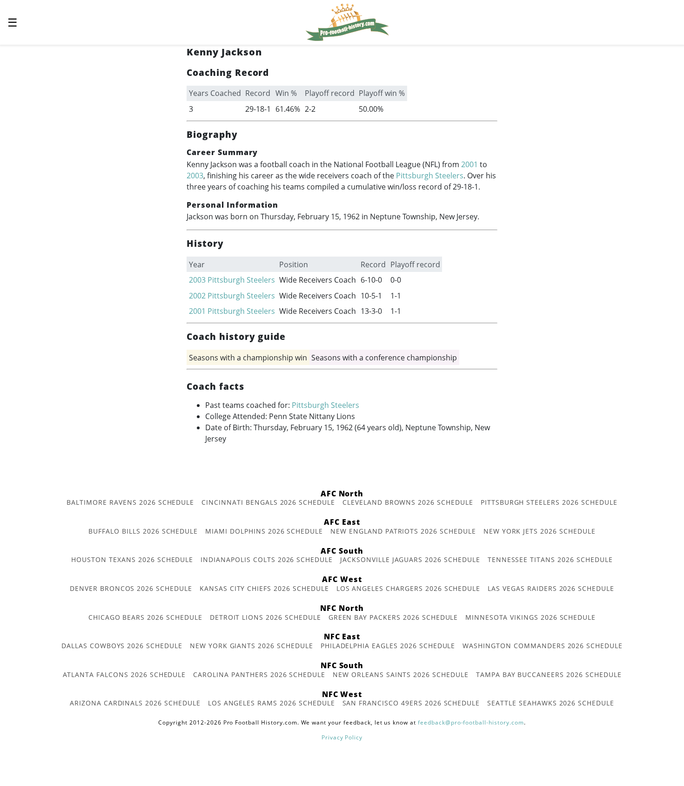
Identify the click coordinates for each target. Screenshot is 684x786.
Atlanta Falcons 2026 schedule (124, 674)
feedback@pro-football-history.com (471, 722)
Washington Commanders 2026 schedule (543, 645)
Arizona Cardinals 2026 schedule (135, 702)
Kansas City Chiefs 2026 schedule (264, 588)
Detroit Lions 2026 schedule (265, 617)
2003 (195, 175)
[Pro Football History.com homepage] (347, 21)
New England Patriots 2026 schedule (403, 531)
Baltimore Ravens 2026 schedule (130, 502)
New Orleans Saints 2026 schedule (401, 674)
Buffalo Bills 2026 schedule (143, 531)
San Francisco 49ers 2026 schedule (411, 702)
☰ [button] (12, 22)
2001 (469, 164)
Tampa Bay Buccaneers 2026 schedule (549, 674)
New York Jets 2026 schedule (539, 531)
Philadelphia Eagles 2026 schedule (388, 645)
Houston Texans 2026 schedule (132, 559)
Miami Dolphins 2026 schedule (264, 531)
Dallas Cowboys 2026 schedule (121, 645)
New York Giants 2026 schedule (251, 645)
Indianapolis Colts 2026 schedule (267, 559)
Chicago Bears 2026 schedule (145, 617)
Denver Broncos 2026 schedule (131, 588)
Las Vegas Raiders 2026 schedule (551, 588)
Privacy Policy (342, 737)
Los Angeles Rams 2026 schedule (271, 702)
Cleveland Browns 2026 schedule (407, 502)
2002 (197, 296)
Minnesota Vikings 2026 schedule (530, 617)
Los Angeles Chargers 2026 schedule (408, 588)
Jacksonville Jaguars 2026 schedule (410, 559)
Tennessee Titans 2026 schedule (550, 559)
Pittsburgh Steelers (429, 175)
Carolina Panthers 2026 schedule (259, 674)
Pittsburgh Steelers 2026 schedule (549, 502)
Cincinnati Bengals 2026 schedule (268, 502)
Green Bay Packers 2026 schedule (393, 617)
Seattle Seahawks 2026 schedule (550, 702)
